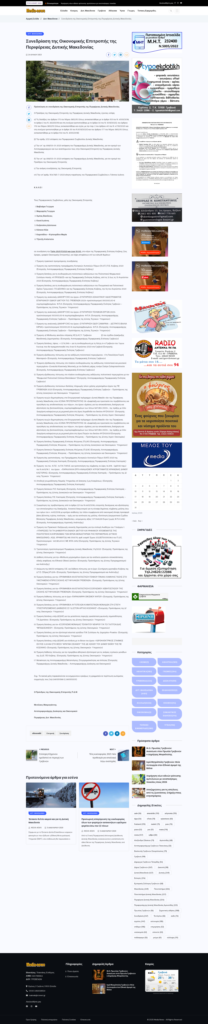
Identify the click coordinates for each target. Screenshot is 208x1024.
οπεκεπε (158, 932)
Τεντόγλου (159, 916)
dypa (137, 819)
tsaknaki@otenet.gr (36, 995)
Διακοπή (163, 867)
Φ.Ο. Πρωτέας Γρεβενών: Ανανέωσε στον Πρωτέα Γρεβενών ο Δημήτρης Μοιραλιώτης (163, 751)
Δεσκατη (169, 681)
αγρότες (139, 921)
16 (178, 491)
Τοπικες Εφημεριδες (147, 10)
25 (143, 502)
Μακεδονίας (141, 889)
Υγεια (122, 10)
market (155, 824)
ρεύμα (157, 937)
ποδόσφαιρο (140, 937)
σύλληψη (172, 937)
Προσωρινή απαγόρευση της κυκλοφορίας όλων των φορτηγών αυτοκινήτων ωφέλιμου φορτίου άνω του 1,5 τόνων (103, 822)
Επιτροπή (50, 733)
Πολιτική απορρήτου (49, 1019)
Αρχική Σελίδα (32, 19)
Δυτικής (164, 873)
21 (164, 497)
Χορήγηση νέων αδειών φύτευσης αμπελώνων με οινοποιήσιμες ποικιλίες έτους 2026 (163, 778)
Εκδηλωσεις (169, 690)
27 (157, 502)
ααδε (174, 916)
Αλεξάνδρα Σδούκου (144, 840)
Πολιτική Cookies (69, 1019)
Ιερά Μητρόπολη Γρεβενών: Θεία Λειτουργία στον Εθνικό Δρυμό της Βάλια (163, 764)
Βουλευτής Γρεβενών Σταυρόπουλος (150, 851)
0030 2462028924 (36, 991)
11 (142, 491)
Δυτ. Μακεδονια (88, 10)
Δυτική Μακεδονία (143, 873)
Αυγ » (140, 521)
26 (150, 502)
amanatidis (153, 813)
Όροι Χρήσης (31, 1019)
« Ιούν (134, 521)
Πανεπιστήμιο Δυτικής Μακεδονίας (150, 894)
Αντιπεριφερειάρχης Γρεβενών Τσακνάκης (152, 846)
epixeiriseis (167, 819)
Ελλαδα (64, 10)
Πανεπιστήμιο (162, 889)
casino (144, 662)
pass (168, 824)
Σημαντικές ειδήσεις (169, 910)
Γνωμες (131, 10)
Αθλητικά (169, 662)
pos (150, 829)
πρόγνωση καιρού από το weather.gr (163, 993)
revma (138, 835)
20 (157, 497)
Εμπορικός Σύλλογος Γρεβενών (148, 883)
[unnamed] (157, 207)
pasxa (138, 829)
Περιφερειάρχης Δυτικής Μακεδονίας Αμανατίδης (156, 905)
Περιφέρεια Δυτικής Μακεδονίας (149, 900)
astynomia (171, 813)
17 (135, 497)
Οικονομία (144, 712)
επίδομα (139, 927)
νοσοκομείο (140, 932)
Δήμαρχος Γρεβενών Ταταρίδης (148, 862)
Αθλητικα (113, 10)
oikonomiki (36, 733)
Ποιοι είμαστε (73, 971)
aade (137, 813)
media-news (36, 828)
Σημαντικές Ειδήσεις (170, 714)
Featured (139, 824)
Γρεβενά (139, 856)
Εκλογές (139, 878)
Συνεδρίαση (64, 733)
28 (164, 502)
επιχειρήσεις (157, 927)
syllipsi (153, 835)
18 (142, 497)
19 (149, 497)
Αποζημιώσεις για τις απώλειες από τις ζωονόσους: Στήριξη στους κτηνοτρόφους (163, 792)
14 (164, 491)
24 (135, 502)
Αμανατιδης (166, 840)
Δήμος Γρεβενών (143, 867)
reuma (163, 829)
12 (149, 491)
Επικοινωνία (72, 976)
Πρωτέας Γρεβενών (143, 910)
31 (135, 507)
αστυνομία (157, 921)
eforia (151, 819)
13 (157, 491)
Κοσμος (74, 10)
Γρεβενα (102, 10)
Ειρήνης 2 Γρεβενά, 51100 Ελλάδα (42, 986)
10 (135, 491)
